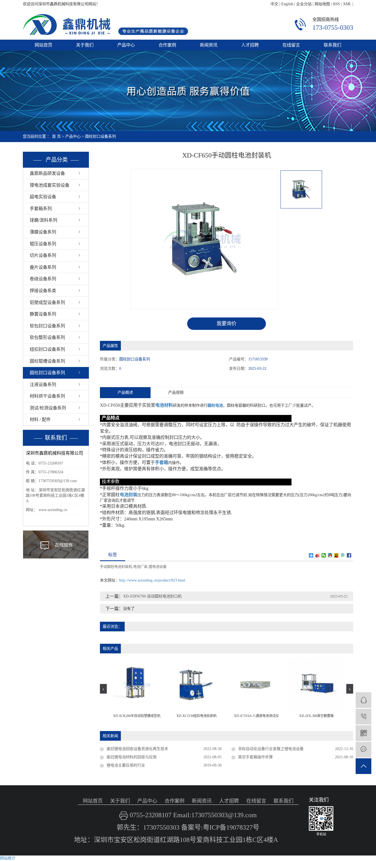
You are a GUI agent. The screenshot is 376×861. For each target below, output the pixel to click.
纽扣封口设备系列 (47, 349)
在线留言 (291, 45)
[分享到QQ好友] (330, 555)
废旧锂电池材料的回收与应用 (132, 757)
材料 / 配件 (40, 419)
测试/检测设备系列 (48, 408)
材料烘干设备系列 (47, 396)
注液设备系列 (43, 384)
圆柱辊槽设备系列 (47, 361)
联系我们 (332, 45)
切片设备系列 (43, 255)
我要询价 (226, 323)
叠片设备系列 (43, 267)
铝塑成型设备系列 (47, 302)
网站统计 (7, 858)
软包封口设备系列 (47, 326)
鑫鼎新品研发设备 (47, 173)
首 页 (56, 136)
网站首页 (43, 45)
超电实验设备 (43, 196)
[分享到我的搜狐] (336, 555)
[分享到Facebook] (349, 555)
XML (347, 4)
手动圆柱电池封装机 (116, 566)
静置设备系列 (43, 314)
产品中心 (126, 45)
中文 (274, 4)
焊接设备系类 (43, 290)
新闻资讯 (208, 45)
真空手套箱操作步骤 (255, 757)
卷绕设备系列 (43, 278)
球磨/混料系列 (43, 220)
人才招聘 (250, 45)
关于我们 (85, 45)
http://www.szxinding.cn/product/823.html (152, 580)
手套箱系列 (41, 208)
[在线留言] (363, 749)
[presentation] (103, 689)
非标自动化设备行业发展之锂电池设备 (271, 749)
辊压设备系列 (43, 243)
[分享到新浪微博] (317, 555)
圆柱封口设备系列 (100, 136)
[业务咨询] (363, 700)
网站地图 (322, 4)
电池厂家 (140, 566)
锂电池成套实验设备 (49, 185)
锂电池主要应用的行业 (126, 765)
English (287, 4)
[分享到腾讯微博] (342, 555)
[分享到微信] (323, 555)
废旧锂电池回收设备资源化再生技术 (137, 749)
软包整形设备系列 (47, 337)
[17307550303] (363, 716)
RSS (336, 4)
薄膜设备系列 (43, 232)
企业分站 (304, 4)
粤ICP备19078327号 (231, 827)
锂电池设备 (158, 566)
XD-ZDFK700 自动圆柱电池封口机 (152, 596)
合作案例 (167, 45)
